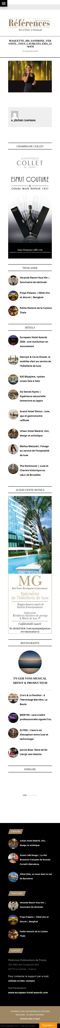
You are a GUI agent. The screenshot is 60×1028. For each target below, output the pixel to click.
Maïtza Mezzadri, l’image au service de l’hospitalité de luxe (34, 451)
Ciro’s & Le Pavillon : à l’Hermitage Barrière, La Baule (33, 700)
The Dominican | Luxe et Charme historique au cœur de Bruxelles (34, 470)
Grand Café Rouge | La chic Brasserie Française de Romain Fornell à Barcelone (35, 860)
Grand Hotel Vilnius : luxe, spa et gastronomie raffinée (35, 416)
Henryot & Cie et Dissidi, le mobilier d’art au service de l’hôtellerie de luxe (35, 361)
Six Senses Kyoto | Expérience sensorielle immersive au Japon (32, 396)
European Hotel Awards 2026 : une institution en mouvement (34, 342)
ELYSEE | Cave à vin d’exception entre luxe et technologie (34, 735)
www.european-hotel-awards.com (28, 992)
